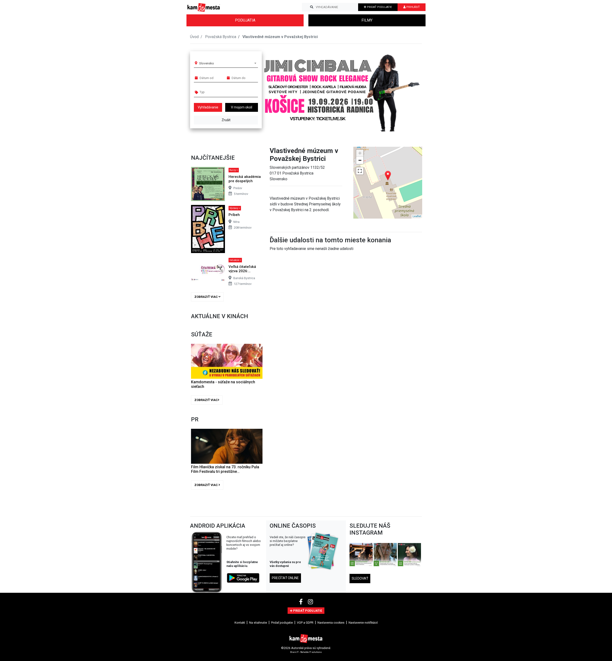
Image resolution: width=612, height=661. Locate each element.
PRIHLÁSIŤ (413, 7)
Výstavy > (235, 208)
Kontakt (240, 622)
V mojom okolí (241, 107)
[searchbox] (217, 92)
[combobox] (227, 63)
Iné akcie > (235, 260)
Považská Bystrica (220, 36)
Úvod (194, 36)
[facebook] (301, 602)
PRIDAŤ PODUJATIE (379, 7)
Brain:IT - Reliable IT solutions (306, 652)
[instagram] (310, 602)
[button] (408, 89)
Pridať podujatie (282, 622)
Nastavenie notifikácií (363, 622)
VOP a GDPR (305, 622)
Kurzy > (234, 170)
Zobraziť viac (206, 297)
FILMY (366, 20)
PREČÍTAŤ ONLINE (285, 578)
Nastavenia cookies (330, 622)
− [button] (359, 160)
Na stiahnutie (258, 622)
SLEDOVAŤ (360, 578)
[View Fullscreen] (359, 171)
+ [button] (359, 153)
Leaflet (417, 216)
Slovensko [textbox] (206, 63)
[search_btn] (312, 7)
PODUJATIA (245, 20)
